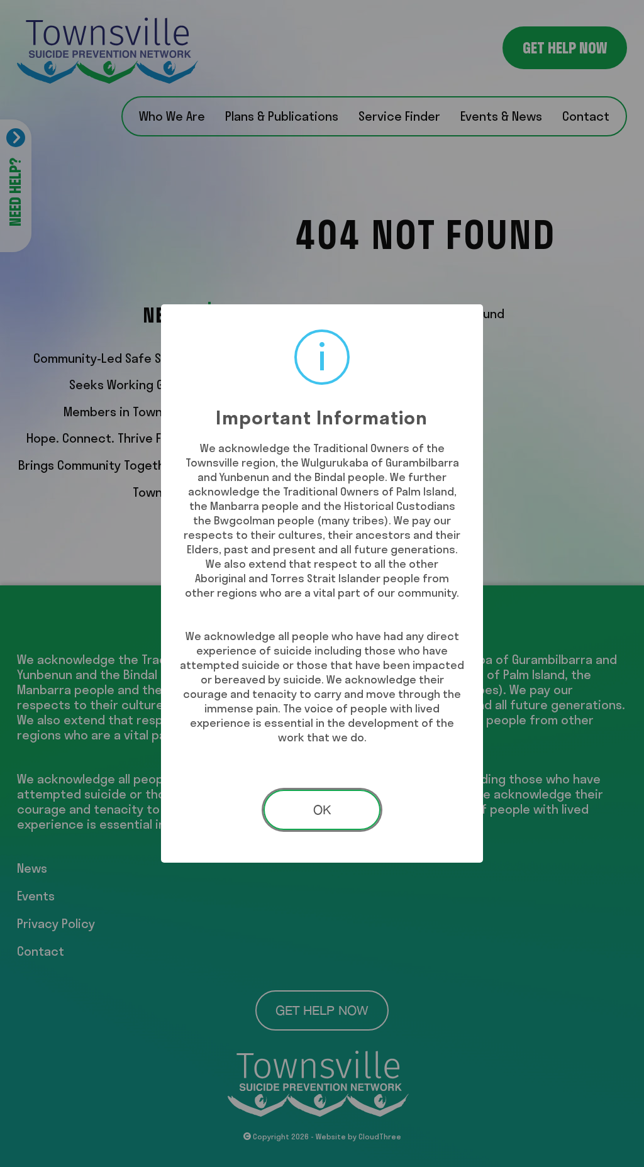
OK (322, 809)
